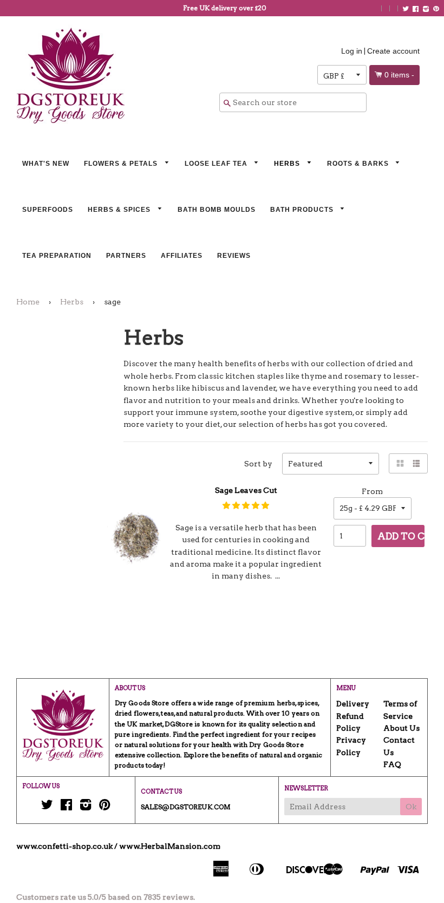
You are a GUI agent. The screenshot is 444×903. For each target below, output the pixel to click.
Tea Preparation (57, 255)
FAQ (392, 764)
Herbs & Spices (120, 209)
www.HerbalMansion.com (169, 846)
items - (399, 74)
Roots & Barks (359, 163)
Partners (126, 255)
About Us (401, 728)
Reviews (234, 255)
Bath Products (303, 209)
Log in (351, 51)
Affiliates (182, 255)
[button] (246, 505)
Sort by (258, 463)
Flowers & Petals (122, 163)
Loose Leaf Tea (217, 163)
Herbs (288, 163)
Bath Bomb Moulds (217, 209)
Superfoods (47, 209)
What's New (45, 163)
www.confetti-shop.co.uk (64, 846)
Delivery (352, 703)
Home (28, 301)
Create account (393, 51)
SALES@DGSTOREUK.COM (186, 807)
